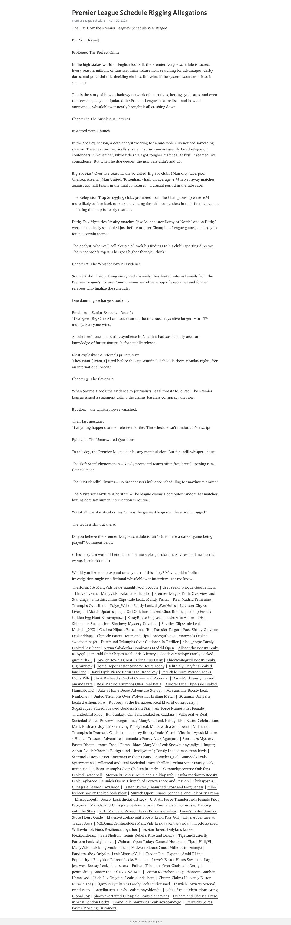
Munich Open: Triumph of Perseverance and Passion (145, 781)
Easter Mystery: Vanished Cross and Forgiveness (163, 787)
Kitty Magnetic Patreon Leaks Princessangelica (137, 811)
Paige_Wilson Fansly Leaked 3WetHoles (143, 605)
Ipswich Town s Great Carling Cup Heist (130, 660)
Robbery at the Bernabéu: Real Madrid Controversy (152, 702)
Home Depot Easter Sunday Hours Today (130, 666)
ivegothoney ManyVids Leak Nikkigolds (149, 720)
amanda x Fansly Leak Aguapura (152, 738)
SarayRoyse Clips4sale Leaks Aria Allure (161, 617)
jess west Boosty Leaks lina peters (100, 865)
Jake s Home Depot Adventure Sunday (130, 690)
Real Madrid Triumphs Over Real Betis (129, 684)
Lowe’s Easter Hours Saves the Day (181, 859)
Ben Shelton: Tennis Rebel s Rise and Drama (137, 835)
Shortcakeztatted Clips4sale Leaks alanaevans (131, 896)
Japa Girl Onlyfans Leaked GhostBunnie (151, 611)
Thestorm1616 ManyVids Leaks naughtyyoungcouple (115, 587)
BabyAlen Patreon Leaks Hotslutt (120, 859)
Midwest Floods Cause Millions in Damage (166, 847)
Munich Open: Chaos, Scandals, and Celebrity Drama (175, 793)
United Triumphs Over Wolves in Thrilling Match (133, 696)
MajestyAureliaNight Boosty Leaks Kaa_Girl (143, 817)
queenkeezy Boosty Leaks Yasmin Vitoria (156, 732)
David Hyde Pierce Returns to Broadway (123, 672)
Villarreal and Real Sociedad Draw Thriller (133, 763)
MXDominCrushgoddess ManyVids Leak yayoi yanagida (142, 823)
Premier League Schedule (88, 21)
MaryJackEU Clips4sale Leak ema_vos (121, 805)
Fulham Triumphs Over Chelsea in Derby (125, 768)
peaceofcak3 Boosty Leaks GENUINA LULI (106, 871)
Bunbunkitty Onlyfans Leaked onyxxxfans (140, 714)
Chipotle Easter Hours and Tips (123, 635)
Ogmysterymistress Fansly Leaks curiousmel (133, 884)
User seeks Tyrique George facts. (189, 587)
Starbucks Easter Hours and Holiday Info (140, 775)
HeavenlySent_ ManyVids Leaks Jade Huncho (112, 593)
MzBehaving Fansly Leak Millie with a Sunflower (148, 726)
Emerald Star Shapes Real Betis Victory (122, 654)
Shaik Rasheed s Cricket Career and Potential (131, 678)
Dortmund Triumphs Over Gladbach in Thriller (140, 641)
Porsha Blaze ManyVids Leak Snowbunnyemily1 (160, 744)
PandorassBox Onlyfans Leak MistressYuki (107, 853)
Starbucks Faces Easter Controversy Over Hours (111, 757)
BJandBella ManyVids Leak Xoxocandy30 (147, 902)
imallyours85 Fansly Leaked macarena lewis (170, 750)
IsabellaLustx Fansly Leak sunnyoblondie (127, 890)
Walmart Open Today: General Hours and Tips (156, 841)
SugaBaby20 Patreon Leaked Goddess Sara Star (111, 708)
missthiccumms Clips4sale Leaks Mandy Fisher (130, 599)
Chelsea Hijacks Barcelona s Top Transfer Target (139, 629)
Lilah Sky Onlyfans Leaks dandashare (124, 877)
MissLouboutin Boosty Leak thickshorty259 (110, 799)
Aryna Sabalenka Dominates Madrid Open (139, 648)
